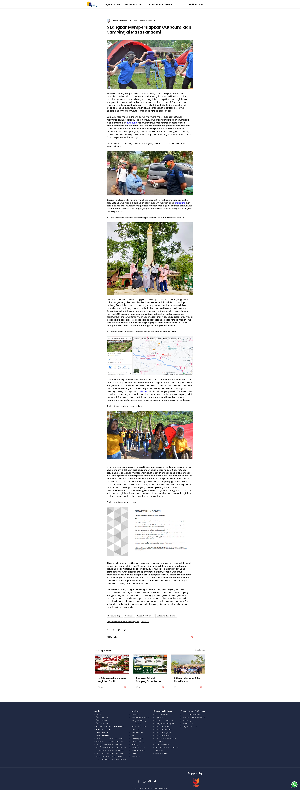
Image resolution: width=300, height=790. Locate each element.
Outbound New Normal (166, 616)
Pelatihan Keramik (163, 726)
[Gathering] (188, 664)
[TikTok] (155, 781)
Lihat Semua (200, 650)
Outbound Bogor (114, 616)
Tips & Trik (145, 622)
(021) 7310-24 (101, 720)
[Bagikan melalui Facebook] (108, 630)
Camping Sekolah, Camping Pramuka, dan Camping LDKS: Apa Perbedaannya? (149, 680)
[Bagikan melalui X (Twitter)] (113, 630)
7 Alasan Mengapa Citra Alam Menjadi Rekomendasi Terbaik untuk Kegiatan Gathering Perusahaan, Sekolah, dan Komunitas (187, 680)
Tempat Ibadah (138, 750)
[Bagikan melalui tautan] (125, 630)
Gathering (187, 720)
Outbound (129, 616)
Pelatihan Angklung (163, 732)
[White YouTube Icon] (149, 781)
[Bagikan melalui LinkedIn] (119, 630)
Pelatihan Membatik (164, 729)
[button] (112, 4)
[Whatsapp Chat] (294, 784)
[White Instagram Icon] (144, 781)
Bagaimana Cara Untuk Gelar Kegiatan (123, 622)
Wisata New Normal (145, 616)
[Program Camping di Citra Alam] (150, 664)
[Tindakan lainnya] (192, 20)
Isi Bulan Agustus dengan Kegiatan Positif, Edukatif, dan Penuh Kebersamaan (112, 680)
